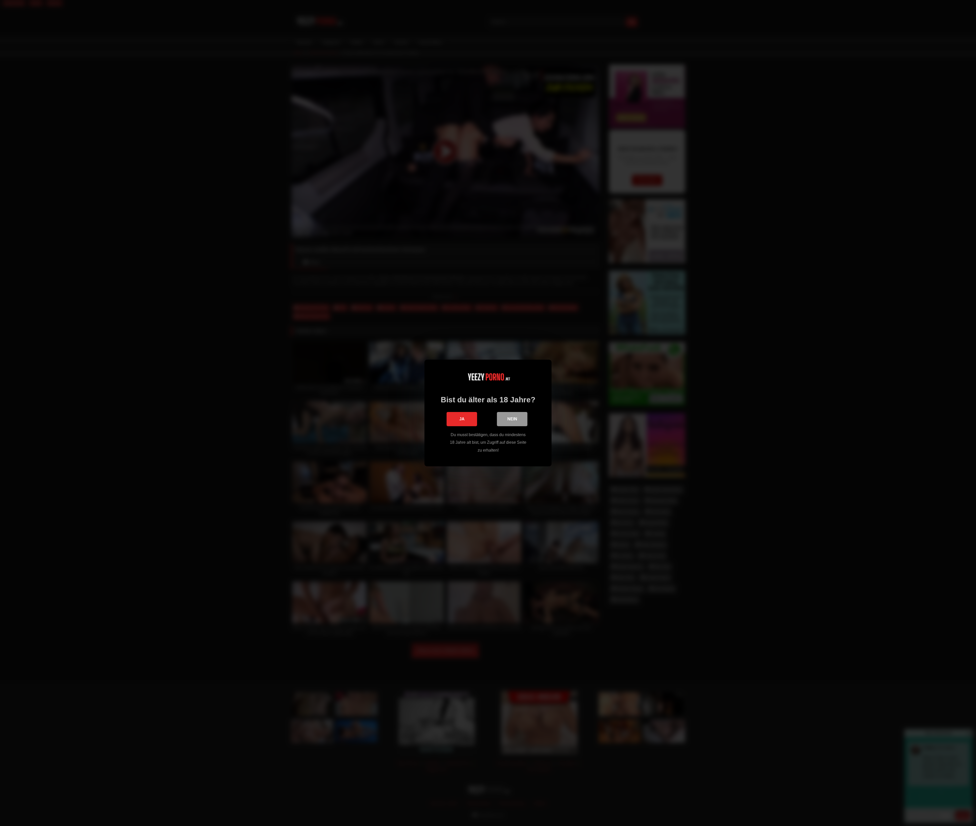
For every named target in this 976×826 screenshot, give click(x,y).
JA (462, 419)
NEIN (512, 419)
